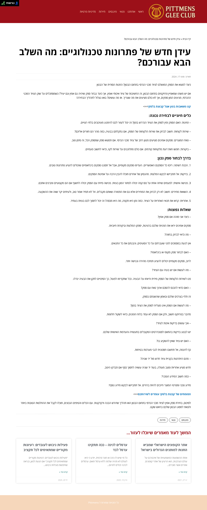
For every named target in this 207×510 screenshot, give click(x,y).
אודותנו (131, 11)
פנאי (122, 11)
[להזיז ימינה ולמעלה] (4, 2)
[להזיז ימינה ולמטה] (4, 4)
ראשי (141, 11)
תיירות (102, 11)
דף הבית (187, 39)
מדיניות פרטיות (88, 11)
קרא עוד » (183, 472)
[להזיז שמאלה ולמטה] (2, 4)
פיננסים (112, 11)
